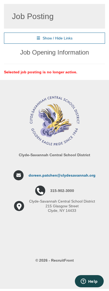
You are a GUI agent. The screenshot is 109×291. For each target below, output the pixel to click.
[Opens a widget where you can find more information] (89, 281)
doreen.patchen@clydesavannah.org (62, 175)
